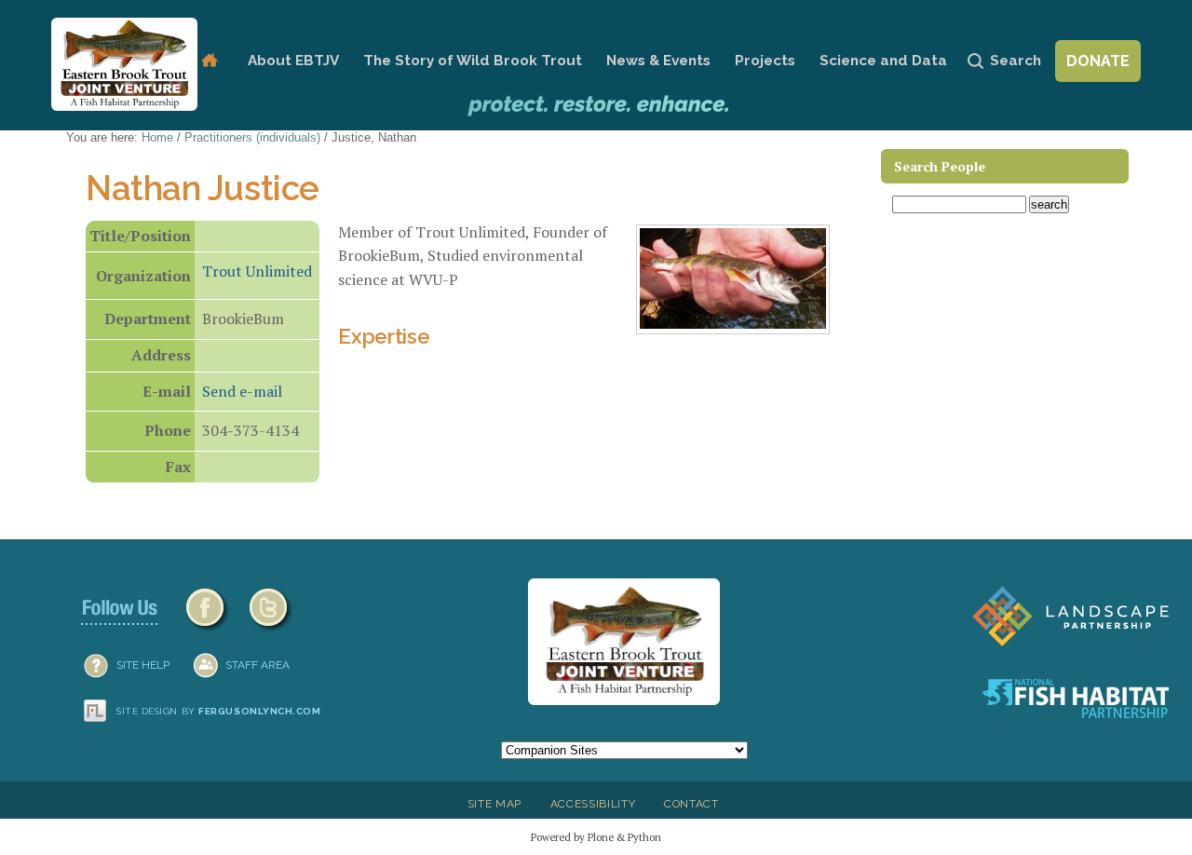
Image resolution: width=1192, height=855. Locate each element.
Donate (1098, 61)
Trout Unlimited (257, 271)
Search (1015, 60)
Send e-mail (242, 391)
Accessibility (593, 803)
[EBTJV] (124, 64)
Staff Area (257, 665)
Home (209, 61)
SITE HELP (142, 665)
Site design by (218, 711)
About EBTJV (293, 60)
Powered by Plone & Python (596, 837)
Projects (765, 60)
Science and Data (883, 60)
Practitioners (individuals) (252, 137)
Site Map (494, 803)
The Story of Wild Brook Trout (472, 60)
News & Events (658, 60)
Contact (691, 803)
